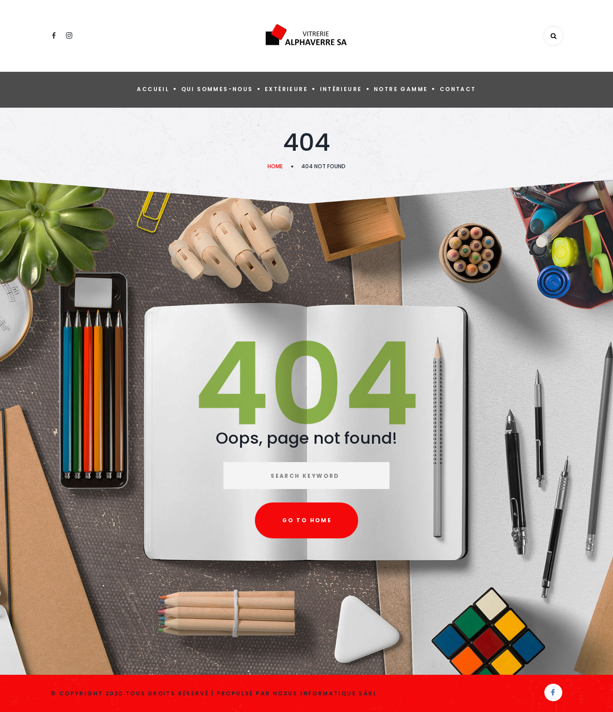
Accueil (153, 89)
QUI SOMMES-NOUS (217, 89)
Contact (458, 89)
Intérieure (341, 89)
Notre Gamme (401, 89)
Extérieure (286, 89)
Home (275, 166)
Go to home (307, 520)
